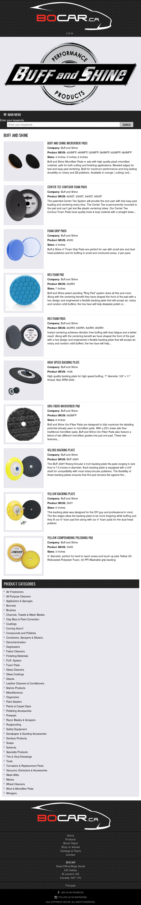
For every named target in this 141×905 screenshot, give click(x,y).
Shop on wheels (70, 847)
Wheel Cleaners (15, 784)
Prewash (11, 715)
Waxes (10, 779)
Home (70, 835)
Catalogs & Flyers (70, 851)
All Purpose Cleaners (18, 596)
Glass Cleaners (15, 669)
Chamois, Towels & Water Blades (25, 614)
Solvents (11, 747)
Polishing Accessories (18, 711)
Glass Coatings (15, 674)
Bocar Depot (70, 843)
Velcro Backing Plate (61, 450)
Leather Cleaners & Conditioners (25, 683)
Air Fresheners (15, 592)
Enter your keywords (12, 120)
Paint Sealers (14, 701)
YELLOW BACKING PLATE (61, 493)
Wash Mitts (12, 775)
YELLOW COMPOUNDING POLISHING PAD (70, 537)
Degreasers (13, 646)
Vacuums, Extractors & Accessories (26, 770)
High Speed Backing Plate (63, 362)
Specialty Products (17, 752)
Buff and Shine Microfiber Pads (67, 143)
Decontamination (16, 642)
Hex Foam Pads (56, 318)
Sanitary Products (16, 738)
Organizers (12, 697)
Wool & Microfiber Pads (19, 788)
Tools (9, 761)
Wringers (11, 793)
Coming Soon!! (15, 628)
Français (71, 885)
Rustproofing (13, 724)
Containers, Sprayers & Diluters (24, 637)
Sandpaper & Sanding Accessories (26, 733)
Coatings (11, 624)
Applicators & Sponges (19, 601)
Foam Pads (13, 665)
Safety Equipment (16, 729)
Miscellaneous (14, 692)
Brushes (11, 610)
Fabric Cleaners (15, 651)
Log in (69, 33)
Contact (70, 854)
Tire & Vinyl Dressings (19, 756)
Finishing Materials (17, 656)
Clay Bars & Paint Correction (22, 619)
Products (70, 839)
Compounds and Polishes (21, 633)
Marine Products (15, 688)
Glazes (10, 679)
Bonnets (11, 605)
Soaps (10, 743)
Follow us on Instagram (72, 897)
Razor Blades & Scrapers (20, 720)
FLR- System (13, 660)
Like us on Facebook (72, 892)
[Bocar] (70, 16)
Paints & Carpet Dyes (18, 706)
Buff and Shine (69, 148)
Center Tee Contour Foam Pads (67, 187)
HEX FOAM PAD (55, 274)
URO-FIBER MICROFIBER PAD (63, 406)
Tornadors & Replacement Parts (25, 766)
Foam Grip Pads (56, 230)
